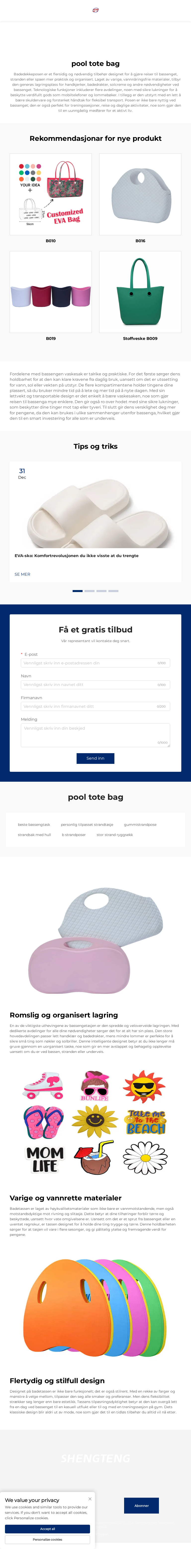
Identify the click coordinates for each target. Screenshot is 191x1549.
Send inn (95, 758)
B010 (51, 240)
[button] (78, 591)
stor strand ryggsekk (115, 835)
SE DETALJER (50, 194)
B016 (140, 240)
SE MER (22, 574)
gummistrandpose (140, 824)
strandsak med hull (34, 835)
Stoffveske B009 (140, 338)
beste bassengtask (34, 824)
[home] (95, 10)
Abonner (142, 1506)
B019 (51, 338)
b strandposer (74, 835)
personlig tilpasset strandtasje (87, 824)
